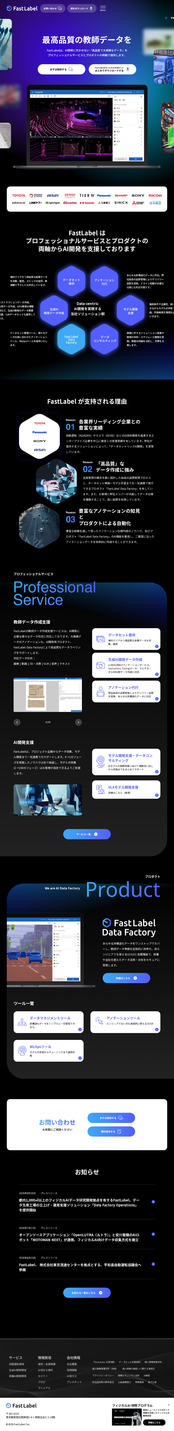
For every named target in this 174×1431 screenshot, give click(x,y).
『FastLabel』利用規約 (103, 1361)
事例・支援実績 (46, 1363)
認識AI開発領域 (17, 1375)
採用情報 (72, 1369)
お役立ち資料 (45, 1369)
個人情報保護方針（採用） (105, 1368)
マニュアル (44, 1387)
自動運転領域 (16, 1363)
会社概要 (72, 1363)
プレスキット (74, 1381)
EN (172, 18)
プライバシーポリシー (103, 1375)
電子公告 (152, 1381)
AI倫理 (147, 1375)
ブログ (41, 1381)
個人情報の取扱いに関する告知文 (138, 1368)
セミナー (43, 1375)
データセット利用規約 (129, 1361)
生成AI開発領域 (17, 1369)
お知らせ (72, 1375)
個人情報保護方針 (153, 1361)
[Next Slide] (78, 722)
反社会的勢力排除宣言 (103, 1381)
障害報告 (139, 1381)
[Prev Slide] (17, 722)
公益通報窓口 (124, 1381)
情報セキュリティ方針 (128, 1375)
